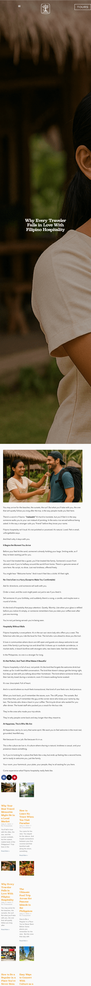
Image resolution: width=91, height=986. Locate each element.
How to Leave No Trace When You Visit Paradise (26, 817)
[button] (19, 6)
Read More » (5, 851)
